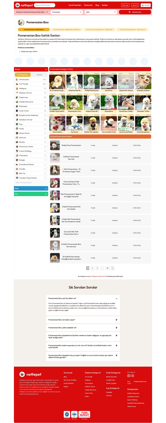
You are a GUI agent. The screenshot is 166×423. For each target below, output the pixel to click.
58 (107, 268)
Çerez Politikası (132, 400)
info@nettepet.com (140, 381)
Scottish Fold (110, 380)
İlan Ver (147, 5)
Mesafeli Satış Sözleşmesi (135, 403)
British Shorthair (111, 377)
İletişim (66, 387)
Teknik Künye (131, 406)
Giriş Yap (125, 5)
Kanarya (109, 395)
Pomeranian (89, 383)
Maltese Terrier (90, 387)
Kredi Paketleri (69, 383)
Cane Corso (89, 393)
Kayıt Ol (135, 5)
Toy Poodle (88, 377)
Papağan (109, 392)
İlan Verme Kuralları (70, 380)
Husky (87, 396)
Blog (65, 377)
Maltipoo (88, 380)
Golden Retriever (90, 390)
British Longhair (111, 383)
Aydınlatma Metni (133, 397)
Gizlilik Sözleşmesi (133, 393)
